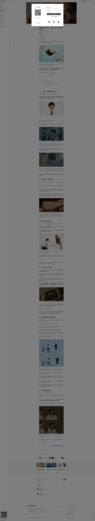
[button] (62, 4)
